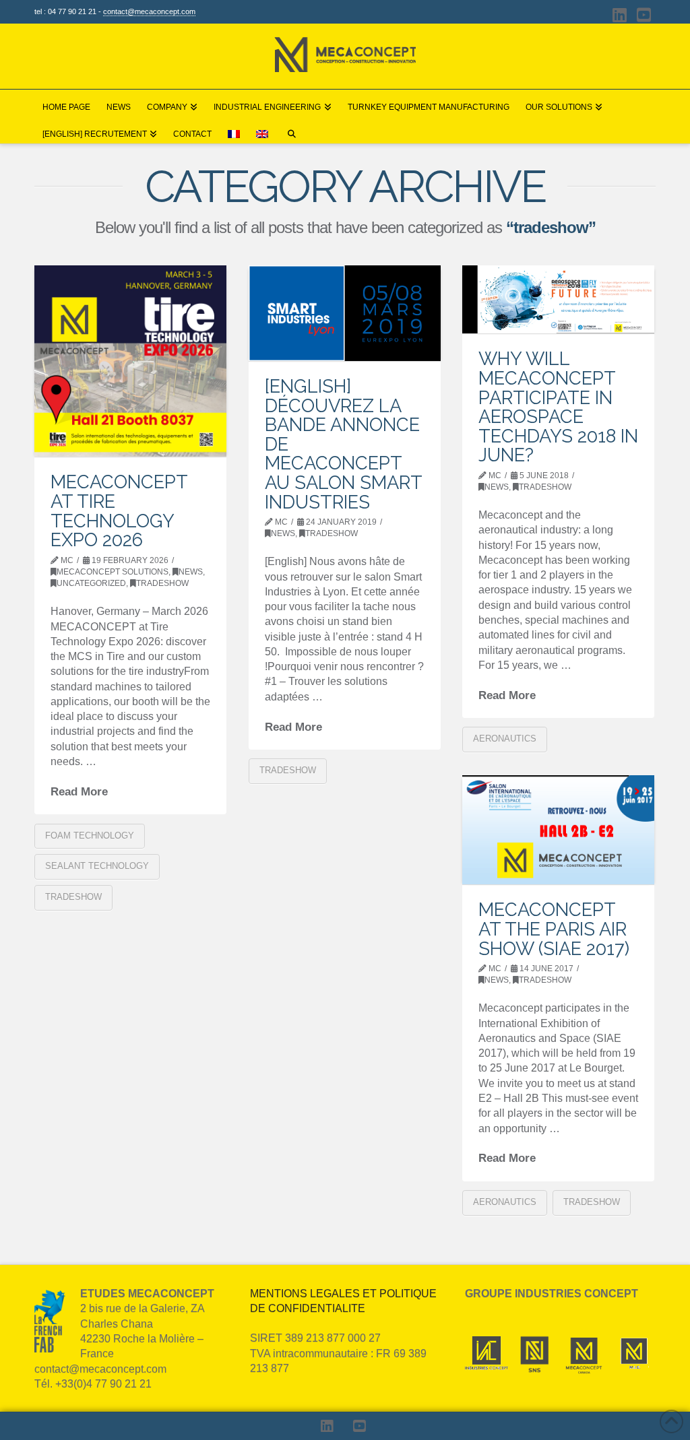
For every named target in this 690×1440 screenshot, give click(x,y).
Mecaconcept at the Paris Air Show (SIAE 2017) (553, 928)
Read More (79, 791)
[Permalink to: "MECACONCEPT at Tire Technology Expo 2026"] (130, 361)
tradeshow (162, 583)
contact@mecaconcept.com (149, 11)
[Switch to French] (234, 130)
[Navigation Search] (291, 130)
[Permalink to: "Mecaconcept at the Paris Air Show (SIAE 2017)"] (558, 830)
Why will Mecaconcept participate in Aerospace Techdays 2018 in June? (558, 406)
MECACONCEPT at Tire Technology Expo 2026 (119, 510)
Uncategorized (91, 583)
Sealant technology (97, 866)
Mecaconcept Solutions (112, 572)
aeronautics (504, 738)
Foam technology (89, 835)
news (191, 572)
